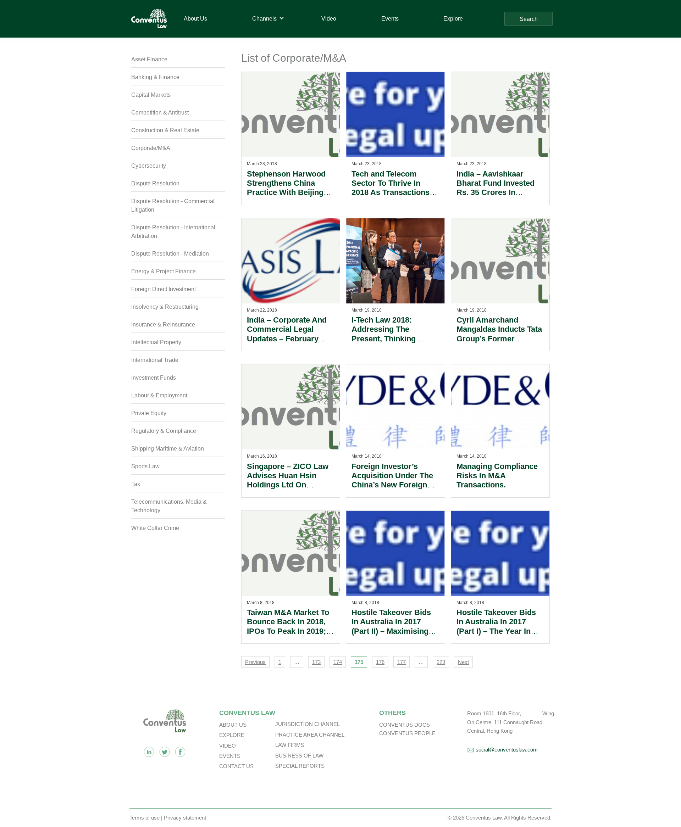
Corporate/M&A (150, 148)
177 (401, 662)
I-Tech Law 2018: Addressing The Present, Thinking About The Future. (384, 333)
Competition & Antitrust (160, 113)
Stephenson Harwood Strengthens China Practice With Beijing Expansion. (286, 187)
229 (441, 662)
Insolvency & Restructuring (165, 307)
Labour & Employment (159, 395)
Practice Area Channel (309, 735)
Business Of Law (299, 756)
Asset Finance (149, 59)
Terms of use (144, 818)
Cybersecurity (148, 166)
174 (337, 662)
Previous (255, 662)
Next (463, 662)
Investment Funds (153, 378)
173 (316, 662)
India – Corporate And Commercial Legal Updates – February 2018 (287, 333)
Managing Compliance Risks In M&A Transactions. (497, 476)
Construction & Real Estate (165, 130)
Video (227, 746)
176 (380, 662)
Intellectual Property (156, 342)
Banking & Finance (155, 77)
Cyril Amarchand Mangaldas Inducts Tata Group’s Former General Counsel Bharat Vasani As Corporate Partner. (500, 343)
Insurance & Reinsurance (163, 325)
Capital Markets (151, 95)
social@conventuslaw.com (507, 750)
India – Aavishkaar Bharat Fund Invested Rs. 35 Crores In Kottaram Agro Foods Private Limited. (495, 192)
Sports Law (145, 466)
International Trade (154, 360)
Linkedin (149, 752)
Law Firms (289, 745)
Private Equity (148, 413)
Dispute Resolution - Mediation (170, 254)
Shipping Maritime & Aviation (167, 449)
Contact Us (236, 766)
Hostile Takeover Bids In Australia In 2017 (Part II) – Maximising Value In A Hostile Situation (391, 631)
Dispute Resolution (155, 183)
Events (229, 756)
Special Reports (300, 766)
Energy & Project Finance (163, 271)
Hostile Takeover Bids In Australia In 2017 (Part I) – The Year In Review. (496, 626)
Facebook (180, 752)
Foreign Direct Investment (163, 289)
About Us (233, 725)
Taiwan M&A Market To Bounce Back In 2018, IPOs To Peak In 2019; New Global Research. (288, 626)
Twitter (164, 752)
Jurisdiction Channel (307, 724)
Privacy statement (185, 818)
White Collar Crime (155, 528)
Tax (135, 484)
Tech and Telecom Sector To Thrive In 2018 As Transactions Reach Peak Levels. (390, 187)
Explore (231, 735)
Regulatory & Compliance (163, 431)
